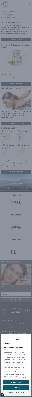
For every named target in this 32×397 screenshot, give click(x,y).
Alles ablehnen (16, 387)
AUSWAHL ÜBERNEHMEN (16, 392)
